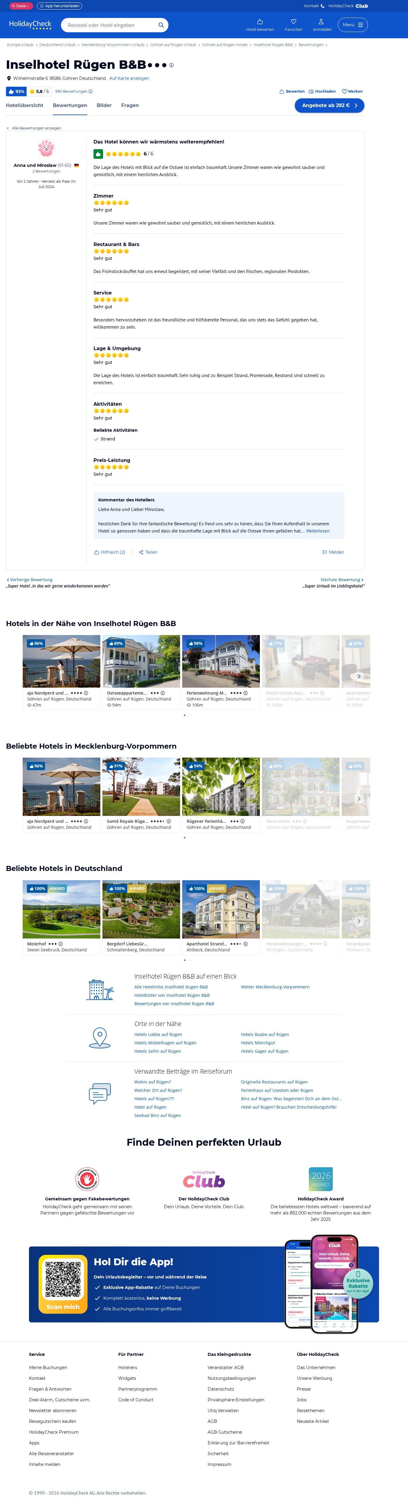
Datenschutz (221, 1389)
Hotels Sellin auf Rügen (157, 1051)
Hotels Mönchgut (258, 1043)
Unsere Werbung (314, 1378)
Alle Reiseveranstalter (51, 1453)
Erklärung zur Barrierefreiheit (238, 1443)
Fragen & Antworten (50, 1389)
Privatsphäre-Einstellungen (236, 1400)
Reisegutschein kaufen (52, 1421)
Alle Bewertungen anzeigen (36, 128)
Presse (304, 1389)
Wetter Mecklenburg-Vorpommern (275, 987)
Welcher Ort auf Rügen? (158, 1090)
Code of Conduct (136, 1400)
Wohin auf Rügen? (152, 1082)
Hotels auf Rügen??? (154, 1098)
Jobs (301, 1400)
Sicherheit (218, 1453)
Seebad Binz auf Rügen (157, 1115)
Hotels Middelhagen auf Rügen (165, 1043)
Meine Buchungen (48, 1367)
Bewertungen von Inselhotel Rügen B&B (174, 1003)
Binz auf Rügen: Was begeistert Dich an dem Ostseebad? (292, 1098)
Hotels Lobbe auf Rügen (158, 1034)
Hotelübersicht (24, 105)
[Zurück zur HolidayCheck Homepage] (30, 25)
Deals (19, 6)
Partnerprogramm (137, 1389)
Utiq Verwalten (223, 1410)
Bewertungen (70, 105)
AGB (212, 1421)
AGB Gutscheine (225, 1432)
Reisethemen (310, 1410)
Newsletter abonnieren (52, 1410)
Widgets (127, 1378)
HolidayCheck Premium (54, 1432)
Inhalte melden (44, 1464)
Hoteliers (127, 1367)
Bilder (104, 105)
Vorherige (31, 579)
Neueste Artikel (313, 1421)
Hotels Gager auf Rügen (265, 1051)
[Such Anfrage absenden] (161, 25)
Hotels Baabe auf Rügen (265, 1034)
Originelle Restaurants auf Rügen (274, 1082)
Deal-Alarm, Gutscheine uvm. (59, 1400)
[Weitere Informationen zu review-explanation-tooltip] (90, 91)
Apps (34, 1443)
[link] (260, 25)
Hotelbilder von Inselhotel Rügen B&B (172, 995)
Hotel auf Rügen (150, 1107)
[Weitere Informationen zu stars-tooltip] (171, 65)
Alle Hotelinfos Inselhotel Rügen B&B (171, 987)
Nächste (340, 579)
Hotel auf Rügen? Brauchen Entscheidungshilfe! (289, 1107)
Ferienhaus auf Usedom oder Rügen (277, 1090)
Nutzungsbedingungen (232, 1378)
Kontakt (311, 6)
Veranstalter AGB (226, 1367)
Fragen (130, 105)
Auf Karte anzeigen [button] (129, 78)
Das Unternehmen (316, 1367)
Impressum (219, 1464)
